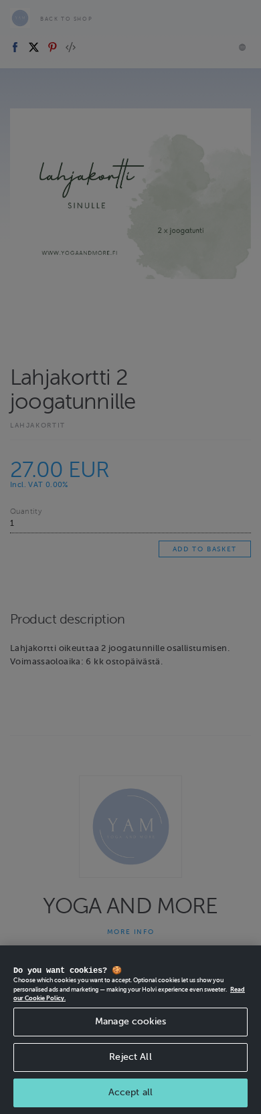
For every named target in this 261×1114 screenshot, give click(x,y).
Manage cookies (130, 1021)
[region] (130, 1029)
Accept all (130, 1092)
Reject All (130, 1057)
